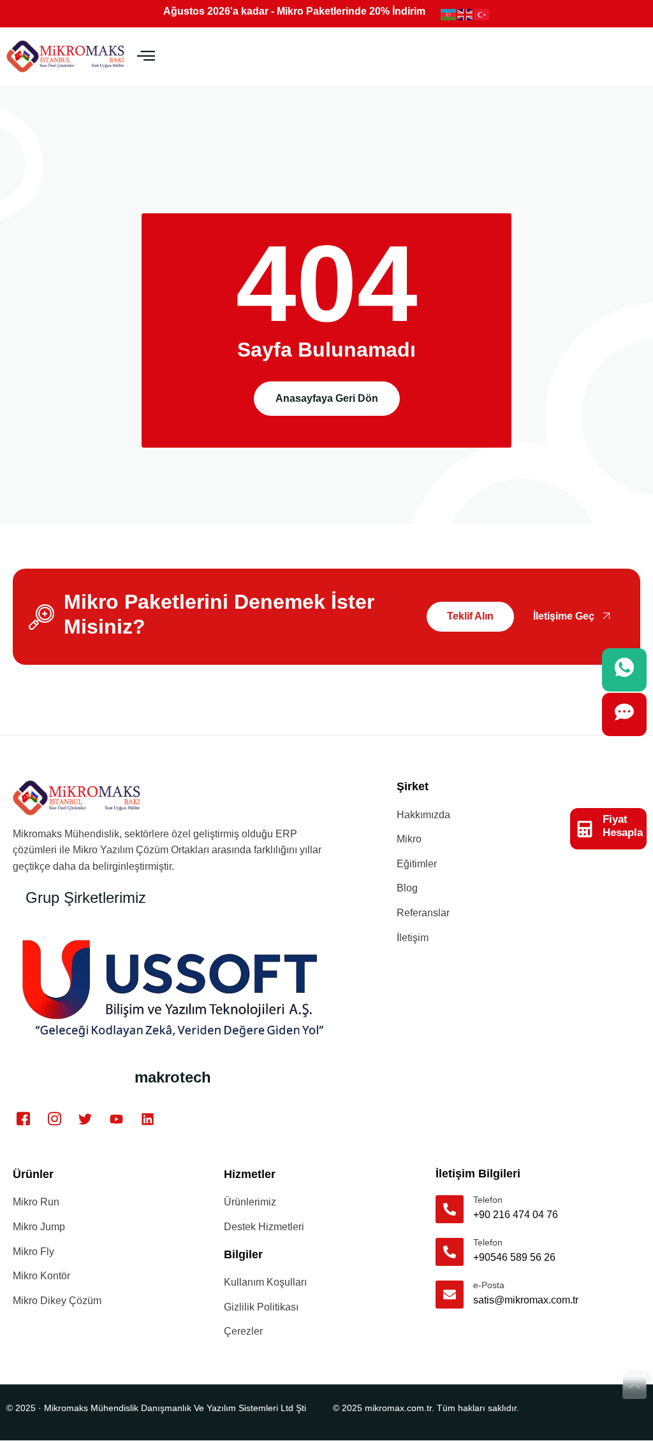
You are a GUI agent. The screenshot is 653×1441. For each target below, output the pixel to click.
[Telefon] (450, 1209)
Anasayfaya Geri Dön (326, 398)
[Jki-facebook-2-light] (23, 1119)
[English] (465, 13)
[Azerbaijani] (449, 13)
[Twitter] (85, 1119)
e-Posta (488, 1285)
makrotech (173, 1077)
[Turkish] (482, 13)
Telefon (488, 1200)
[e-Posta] (450, 1295)
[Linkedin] (147, 1119)
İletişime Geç (563, 616)
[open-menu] (146, 56)
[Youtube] (117, 1119)
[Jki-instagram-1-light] (55, 1119)
